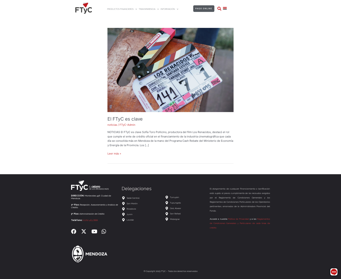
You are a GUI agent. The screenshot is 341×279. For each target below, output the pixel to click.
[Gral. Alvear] (186, 208)
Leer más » (114, 153)
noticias (112, 124)
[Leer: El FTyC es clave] (170, 69)
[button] (219, 8)
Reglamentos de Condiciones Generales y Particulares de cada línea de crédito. (240, 223)
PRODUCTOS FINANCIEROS (120, 9)
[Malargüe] (186, 219)
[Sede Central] (141, 198)
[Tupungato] (186, 203)
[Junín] (141, 214)
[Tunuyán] (186, 197)
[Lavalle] (141, 220)
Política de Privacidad (238, 219)
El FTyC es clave (125, 119)
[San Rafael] (186, 214)
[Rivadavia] (141, 209)
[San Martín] (141, 203)
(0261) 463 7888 (90, 220)
